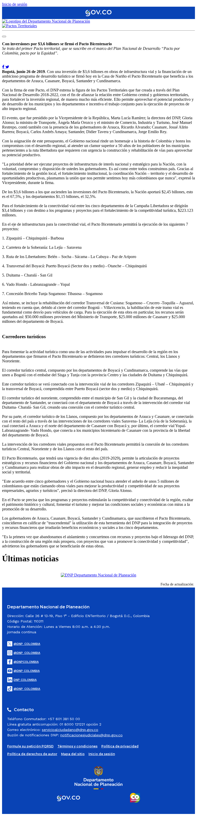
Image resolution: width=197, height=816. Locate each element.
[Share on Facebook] (3, 67)
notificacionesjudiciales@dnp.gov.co (91, 735)
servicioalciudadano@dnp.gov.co (70, 730)
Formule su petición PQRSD (30, 746)
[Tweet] (7, 67)
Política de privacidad (120, 746)
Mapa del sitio (73, 754)
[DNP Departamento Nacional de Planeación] (98, 575)
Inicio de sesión (14, 4)
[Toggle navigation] (4, 36)
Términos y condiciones (77, 746)
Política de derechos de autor (32, 754)
